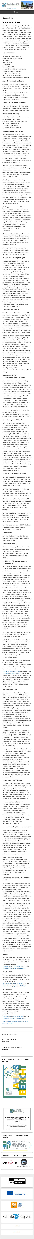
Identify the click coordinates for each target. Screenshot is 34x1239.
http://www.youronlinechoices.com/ (11, 673)
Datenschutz (17, 1232)
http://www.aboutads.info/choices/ (11, 671)
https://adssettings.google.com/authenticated (14, 968)
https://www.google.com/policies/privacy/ (12, 966)
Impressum (17, 1225)
